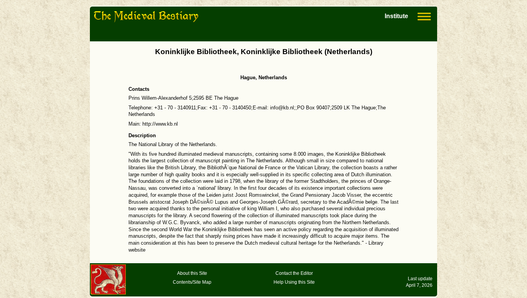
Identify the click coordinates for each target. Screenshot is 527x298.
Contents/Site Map (192, 282)
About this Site (192, 273)
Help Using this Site (294, 282)
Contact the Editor (294, 273)
